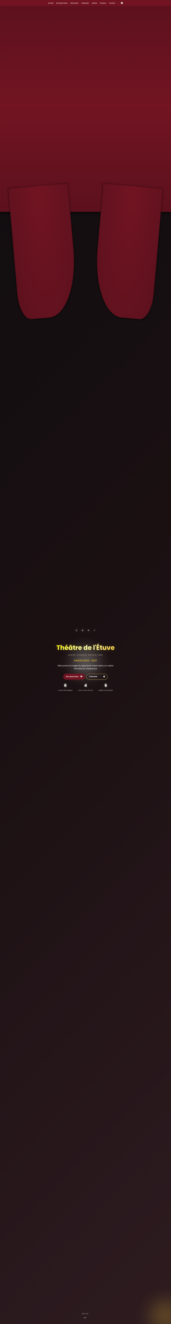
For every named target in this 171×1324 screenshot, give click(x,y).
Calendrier (85, 3)
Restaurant (74, 3)
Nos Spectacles (62, 3)
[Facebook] (122, 3)
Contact (112, 3)
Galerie (94, 3)
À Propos (103, 3)
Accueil (50, 3)
